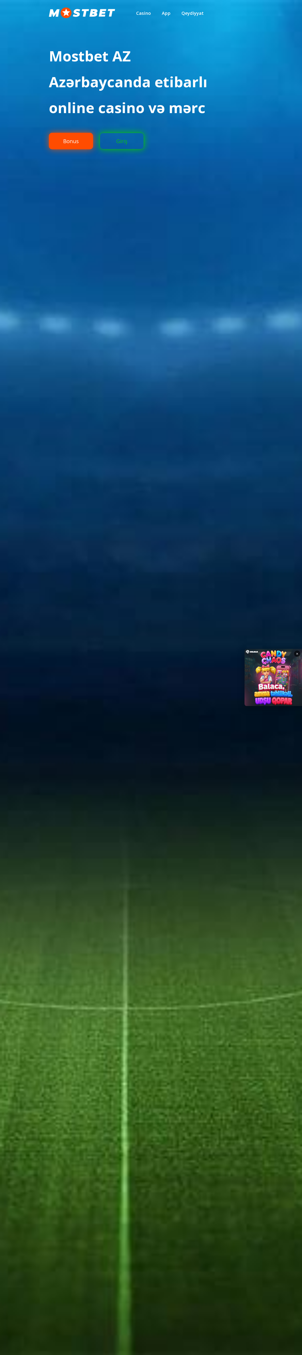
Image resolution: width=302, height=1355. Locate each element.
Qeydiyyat (193, 13)
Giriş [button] (121, 141)
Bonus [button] (71, 141)
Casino (143, 13)
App (166, 13)
